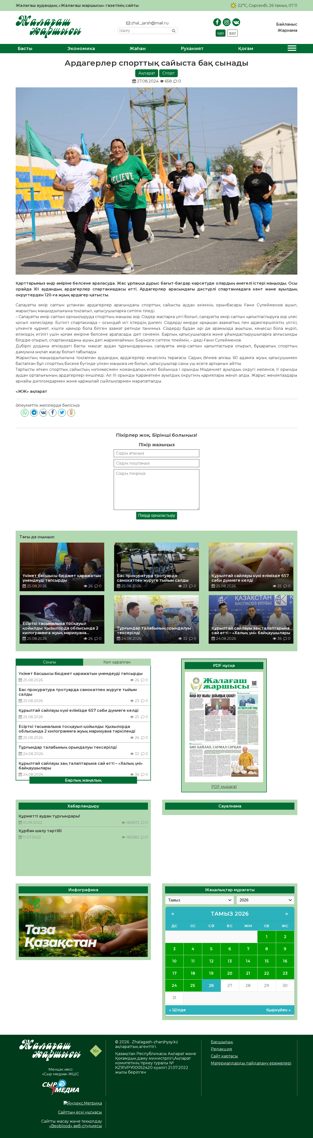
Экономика (81, 48)
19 (211, 973)
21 (248, 973)
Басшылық (222, 1042)
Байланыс (286, 24)
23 (285, 973)
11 (193, 961)
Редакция (221, 1049)
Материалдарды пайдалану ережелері (251, 1063)
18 (193, 973)
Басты (25, 48)
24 (174, 985)
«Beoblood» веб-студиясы (75, 1126)
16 (285, 961)
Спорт (168, 73)
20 (229, 973)
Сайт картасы (224, 1056)
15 (267, 961)
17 (174, 973)
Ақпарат (146, 73)
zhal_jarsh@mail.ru (149, 23)
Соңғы (49, 662)
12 (211, 961)
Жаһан (138, 48)
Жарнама (287, 30)
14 (248, 961)
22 (266, 973)
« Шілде (177, 1010)
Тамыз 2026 (230, 913)
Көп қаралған (117, 662)
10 (174, 961)
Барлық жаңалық (83, 780)
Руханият (192, 48)
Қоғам (245, 48)
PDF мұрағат (224, 786)
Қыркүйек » (278, 1010)
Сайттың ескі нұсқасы (80, 1112)
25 (192, 985)
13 (230, 961)
